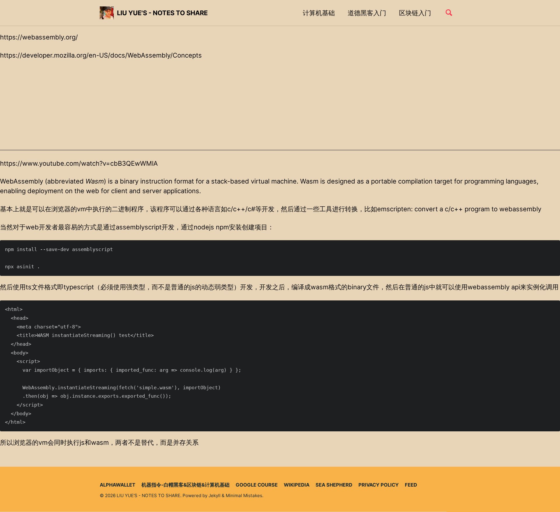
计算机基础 (319, 13)
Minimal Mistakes (244, 495)
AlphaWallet (117, 485)
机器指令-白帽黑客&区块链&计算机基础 (185, 485)
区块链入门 (415, 13)
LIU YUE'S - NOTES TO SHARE (162, 13)
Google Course (257, 485)
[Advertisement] (280, 109)
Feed (411, 485)
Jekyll (214, 495)
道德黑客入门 (367, 13)
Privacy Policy (378, 485)
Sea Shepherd (334, 485)
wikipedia (296, 485)
